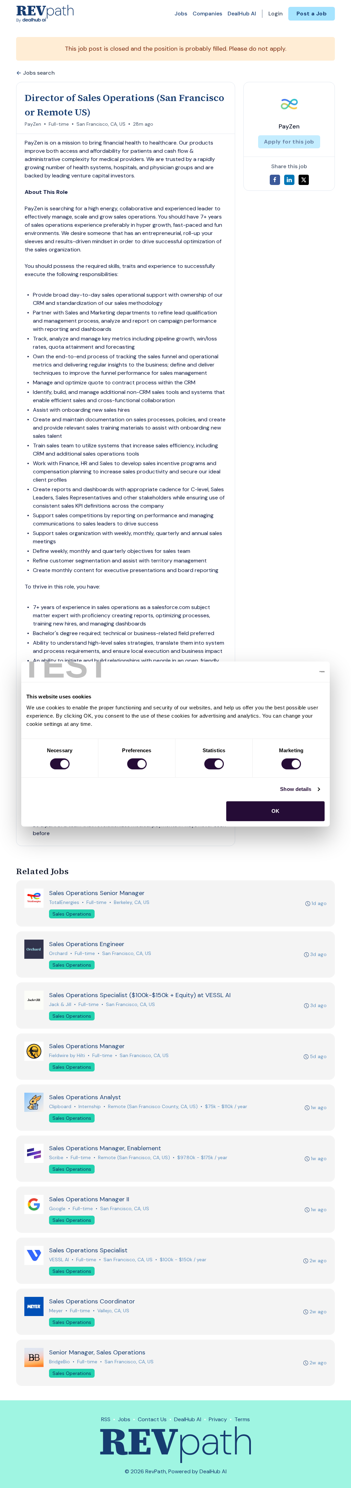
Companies (207, 13)
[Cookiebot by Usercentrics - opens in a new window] (295, 672)
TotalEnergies (64, 902)
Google (57, 1208)
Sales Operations (71, 914)
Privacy (218, 1419)
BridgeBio (59, 1362)
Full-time (59, 124)
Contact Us (152, 1419)
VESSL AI (59, 1259)
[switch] (137, 763)
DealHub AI (242, 13)
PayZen (33, 124)
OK (275, 811)
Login (275, 13)
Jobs (180, 13)
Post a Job (311, 13)
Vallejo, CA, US (113, 1310)
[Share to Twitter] (304, 180)
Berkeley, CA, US (131, 902)
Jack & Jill (60, 1004)
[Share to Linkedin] (289, 180)
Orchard (58, 953)
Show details (295, 789)
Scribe (56, 1157)
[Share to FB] (275, 180)
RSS (105, 1419)
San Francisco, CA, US (100, 124)
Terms (242, 1419)
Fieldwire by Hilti (67, 1055)
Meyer (56, 1310)
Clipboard (60, 1106)
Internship (89, 1106)
